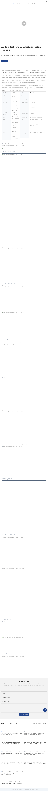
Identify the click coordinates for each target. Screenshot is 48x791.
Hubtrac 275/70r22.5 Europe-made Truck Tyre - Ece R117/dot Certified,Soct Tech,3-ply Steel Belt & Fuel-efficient (12, 763)
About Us (44, 723)
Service (39, 723)
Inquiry (4, 61)
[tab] (24, 68)
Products (35, 723)
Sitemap (36, 789)
